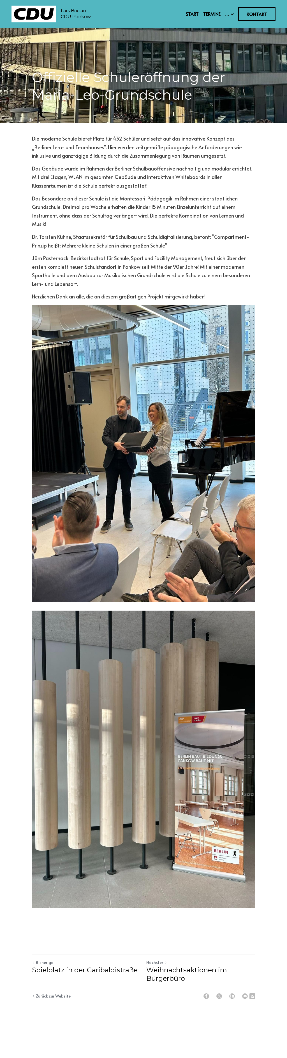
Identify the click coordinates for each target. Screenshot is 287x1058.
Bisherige (44, 962)
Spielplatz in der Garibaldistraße (85, 970)
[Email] (245, 996)
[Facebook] (206, 996)
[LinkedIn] (232, 996)
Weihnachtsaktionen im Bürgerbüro (186, 974)
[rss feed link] (252, 996)
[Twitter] (219, 996)
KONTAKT (257, 14)
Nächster (154, 962)
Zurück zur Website (53, 996)
